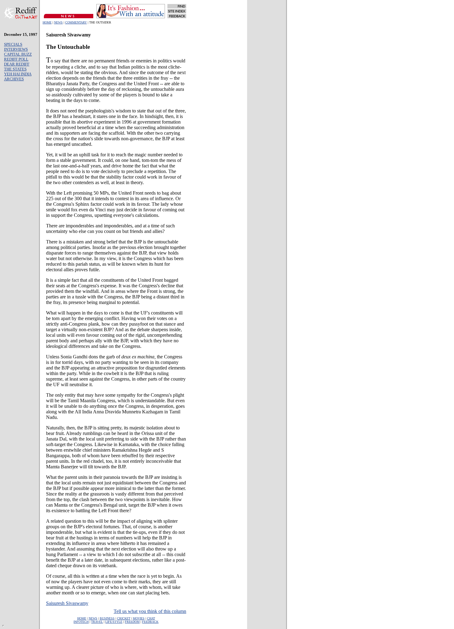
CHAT (151, 618)
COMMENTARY (76, 22)
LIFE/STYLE (113, 621)
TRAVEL (97, 621)
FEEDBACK (150, 621)
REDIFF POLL (16, 59)
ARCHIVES (14, 79)
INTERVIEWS (16, 49)
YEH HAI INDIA (18, 74)
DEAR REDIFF (16, 64)
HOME (47, 22)
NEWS (58, 22)
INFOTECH (81, 621)
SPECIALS (13, 44)
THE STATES (15, 69)
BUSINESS (107, 618)
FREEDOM (132, 621)
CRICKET (123, 618)
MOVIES (139, 618)
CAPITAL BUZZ (18, 54)
